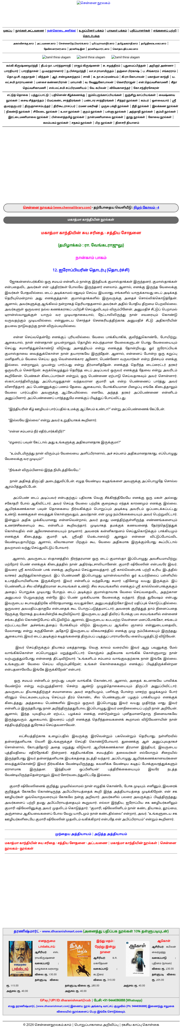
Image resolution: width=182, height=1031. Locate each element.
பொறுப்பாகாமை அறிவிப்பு (96, 1025)
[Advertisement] (91, 168)
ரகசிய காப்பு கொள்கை (140, 1025)
